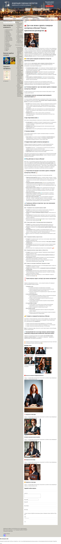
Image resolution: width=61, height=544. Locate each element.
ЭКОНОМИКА (7, 32)
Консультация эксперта (19, 44)
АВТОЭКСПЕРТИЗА (8, 37)
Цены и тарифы (36, 18)
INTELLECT (7, 47)
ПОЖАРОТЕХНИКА (8, 45)
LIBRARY (25, 21)
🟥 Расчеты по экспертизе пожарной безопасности (29, 356)
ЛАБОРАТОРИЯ (7, 36)
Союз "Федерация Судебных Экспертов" (20, 529)
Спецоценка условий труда (8, 531)
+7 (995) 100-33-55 (49, 3)
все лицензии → (6, 81)
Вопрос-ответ (25, 18)
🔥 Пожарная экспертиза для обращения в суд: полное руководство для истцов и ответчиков (40, 341)
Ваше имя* (26, 501)
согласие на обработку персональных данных (35, 513)
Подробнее (55, 541)
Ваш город (26, 509)
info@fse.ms (49, 4)
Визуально (25, 493)
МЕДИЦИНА (7, 31)
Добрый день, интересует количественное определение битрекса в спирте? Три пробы (20, 51)
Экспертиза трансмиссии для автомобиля (29, 366)
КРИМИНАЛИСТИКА (8, 29)
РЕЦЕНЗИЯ (7, 49)
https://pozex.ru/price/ (49, 333)
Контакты (47, 18)
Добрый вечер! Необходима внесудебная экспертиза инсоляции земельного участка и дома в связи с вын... (20, 61)
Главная (14, 18)
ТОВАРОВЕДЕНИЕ (8, 35)
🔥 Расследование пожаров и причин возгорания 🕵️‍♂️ (33, 343)
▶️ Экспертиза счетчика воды (30, 482)
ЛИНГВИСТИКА (8, 33)
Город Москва (19, 23)
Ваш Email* (26, 499)
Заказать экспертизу (49, 6)
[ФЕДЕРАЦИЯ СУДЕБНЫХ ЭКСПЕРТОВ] (6, 6)
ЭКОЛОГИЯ (7, 41)
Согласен (1, 543)
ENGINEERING (7, 44)
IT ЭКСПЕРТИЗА (8, 46)
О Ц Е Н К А (7, 42)
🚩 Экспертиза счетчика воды (39, 356)
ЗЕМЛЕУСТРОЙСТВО (8, 38)
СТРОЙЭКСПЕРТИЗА (8, 40)
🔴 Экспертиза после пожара (29, 459)
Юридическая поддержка (7, 21)
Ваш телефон (26, 505)
